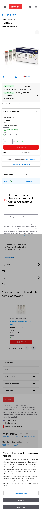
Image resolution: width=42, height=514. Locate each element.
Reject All (21, 500)
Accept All (21, 507)
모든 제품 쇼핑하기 (10, 15)
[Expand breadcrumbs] (35, 15)
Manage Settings (21, 493)
